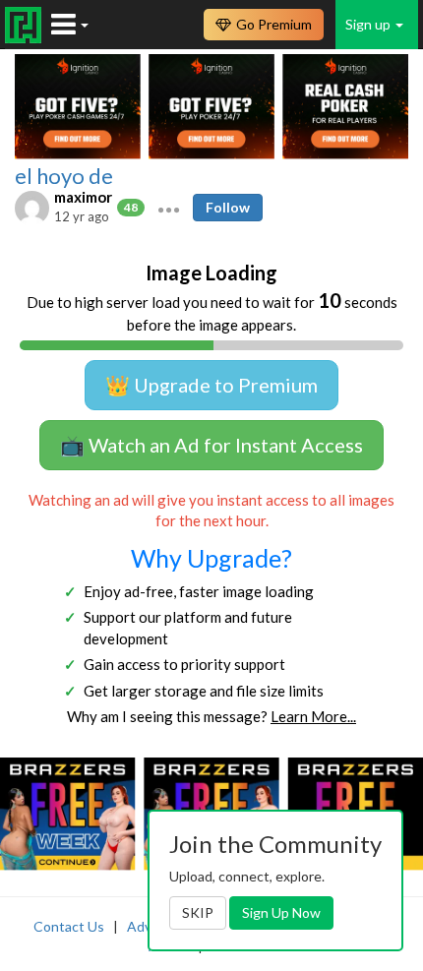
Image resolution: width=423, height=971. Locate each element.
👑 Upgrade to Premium (211, 384)
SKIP (197, 912)
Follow (228, 207)
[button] (168, 207)
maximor (83, 197)
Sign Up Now (281, 912)
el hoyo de (64, 176)
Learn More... (313, 716)
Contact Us (68, 926)
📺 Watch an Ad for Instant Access (211, 444)
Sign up (369, 24)
